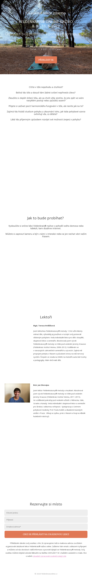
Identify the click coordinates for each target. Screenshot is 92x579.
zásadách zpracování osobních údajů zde (49, 556)
